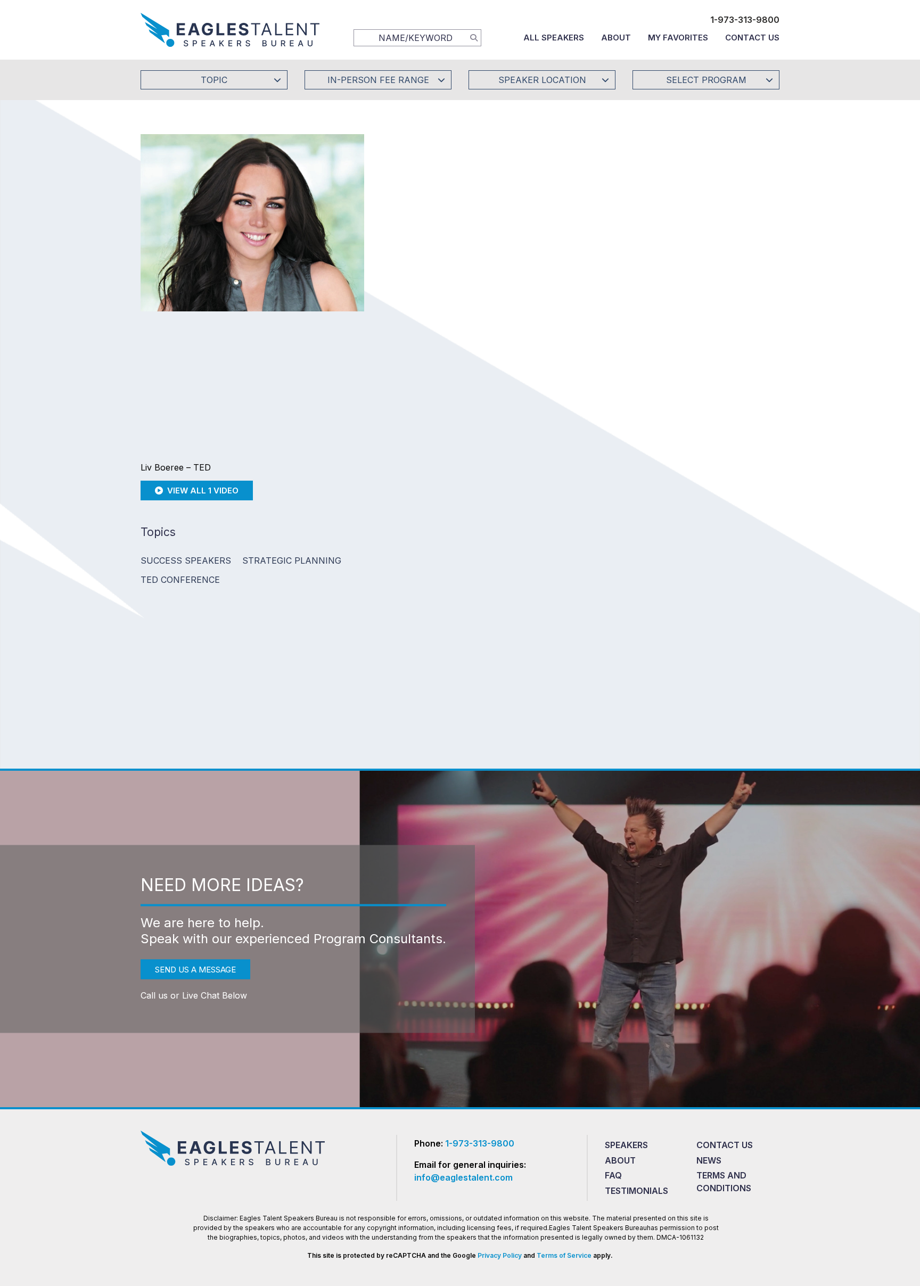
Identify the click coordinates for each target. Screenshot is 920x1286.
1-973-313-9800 (744, 19)
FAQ (613, 1175)
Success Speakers (186, 560)
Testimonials (636, 1190)
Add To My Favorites (455, 220)
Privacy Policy (500, 1255)
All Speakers (553, 37)
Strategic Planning (291, 560)
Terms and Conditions (723, 1181)
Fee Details (414, 291)
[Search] (474, 37)
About (616, 37)
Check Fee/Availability (585, 220)
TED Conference (180, 579)
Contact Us (752, 37)
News (708, 1160)
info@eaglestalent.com (463, 1177)
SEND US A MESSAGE (195, 969)
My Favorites (678, 37)
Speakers (626, 1145)
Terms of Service (564, 1255)
